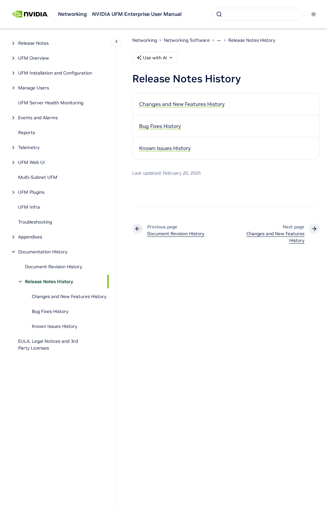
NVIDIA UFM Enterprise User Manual (137, 14)
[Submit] (219, 14)
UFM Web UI (31, 162)
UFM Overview (33, 58)
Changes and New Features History (69, 296)
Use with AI (155, 58)
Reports (26, 132)
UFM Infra (29, 207)
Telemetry (29, 147)
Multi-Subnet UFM (37, 177)
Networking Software (187, 40)
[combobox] (257, 14)
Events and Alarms (38, 118)
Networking (72, 14)
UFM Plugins (31, 192)
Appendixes (30, 237)
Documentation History (42, 252)
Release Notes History (49, 281)
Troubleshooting (35, 222)
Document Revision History (53, 267)
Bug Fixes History (50, 311)
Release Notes (33, 43)
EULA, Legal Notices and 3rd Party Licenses (48, 344)
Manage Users (33, 88)
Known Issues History (54, 326)
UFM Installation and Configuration (55, 73)
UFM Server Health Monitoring (50, 103)
